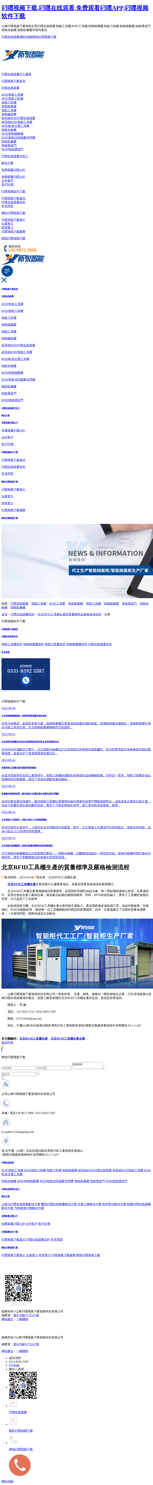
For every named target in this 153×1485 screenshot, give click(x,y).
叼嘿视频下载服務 (13, 231)
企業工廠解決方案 (90, 1204)
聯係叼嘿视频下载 (44, 36)
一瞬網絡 (22, 1319)
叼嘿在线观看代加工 (14, 156)
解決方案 (7, 163)
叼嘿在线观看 (10, 36)
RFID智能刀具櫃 (12, 98)
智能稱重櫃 (8, 106)
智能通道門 (8, 145)
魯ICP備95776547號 (26, 1315)
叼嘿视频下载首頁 (13, 81)
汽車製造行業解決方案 (29, 1208)
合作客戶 (7, 180)
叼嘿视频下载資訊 (13, 198)
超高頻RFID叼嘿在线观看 (18, 118)
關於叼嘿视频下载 (13, 213)
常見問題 (7, 206)
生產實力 (7, 223)
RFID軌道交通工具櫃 (15, 125)
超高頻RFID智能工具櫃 (16, 122)
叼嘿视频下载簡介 (13, 219)
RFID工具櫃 (57, 603)
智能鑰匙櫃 (8, 114)
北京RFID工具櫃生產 (33, 1038)
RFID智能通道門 (12, 149)
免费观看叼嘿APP (13, 169)
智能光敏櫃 (8, 129)
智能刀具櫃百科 (55, 644)
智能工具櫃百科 (11, 644)
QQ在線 (14, 1365)
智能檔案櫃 (111, 603)
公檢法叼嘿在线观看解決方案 (20, 1204)
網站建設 (7, 1319)
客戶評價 (7, 184)
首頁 (4, 614)
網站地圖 (26, 36)
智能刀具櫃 (8, 102)
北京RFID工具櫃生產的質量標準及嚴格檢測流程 (69, 614)
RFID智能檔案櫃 (12, 133)
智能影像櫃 (8, 141)
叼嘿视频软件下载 (13, 191)
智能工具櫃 (8, 110)
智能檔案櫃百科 (76, 644)
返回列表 (7, 1042)
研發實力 (7, 227)
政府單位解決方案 (114, 1204)
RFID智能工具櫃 (12, 94)
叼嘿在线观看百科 (13, 202)
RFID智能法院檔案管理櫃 (18, 137)
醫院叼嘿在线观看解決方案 (59, 1204)
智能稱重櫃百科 (33, 644)
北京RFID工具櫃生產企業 (68, 1038)
